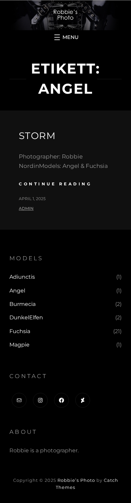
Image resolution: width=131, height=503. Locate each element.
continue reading (55, 183)
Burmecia (22, 304)
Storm (37, 135)
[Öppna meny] (65, 37)
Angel (17, 290)
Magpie (19, 344)
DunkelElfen (26, 317)
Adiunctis (22, 277)
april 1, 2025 (32, 198)
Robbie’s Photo (76, 480)
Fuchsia (19, 331)
